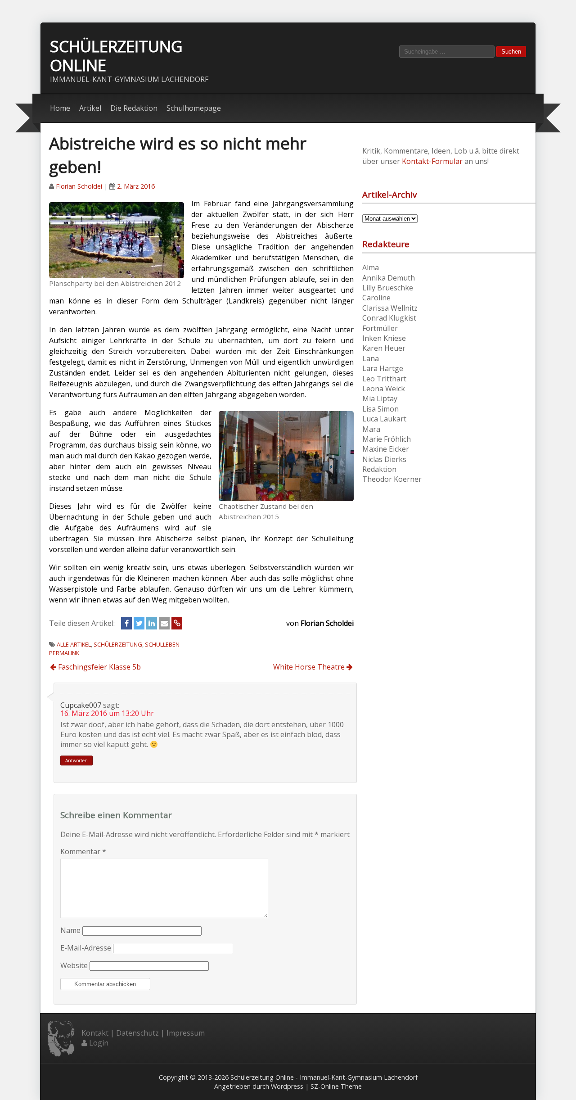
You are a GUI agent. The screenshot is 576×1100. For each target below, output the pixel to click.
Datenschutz (137, 1033)
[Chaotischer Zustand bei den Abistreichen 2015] (286, 456)
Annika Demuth (388, 278)
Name (70, 930)
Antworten (76, 760)
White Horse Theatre (309, 667)
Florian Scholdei (79, 186)
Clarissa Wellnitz (390, 308)
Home (60, 108)
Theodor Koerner (392, 479)
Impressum (185, 1033)
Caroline (376, 298)
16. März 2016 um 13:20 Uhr (107, 713)
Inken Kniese (384, 338)
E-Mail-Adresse (85, 948)
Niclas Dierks (384, 459)
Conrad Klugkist (389, 318)
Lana (370, 358)
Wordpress (287, 1086)
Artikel (90, 108)
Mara (371, 429)
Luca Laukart (384, 419)
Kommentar (83, 851)
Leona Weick (383, 389)
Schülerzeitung (118, 644)
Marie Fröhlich (386, 439)
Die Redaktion (134, 108)
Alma (370, 267)
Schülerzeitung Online (116, 55)
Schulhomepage (193, 108)
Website (74, 965)
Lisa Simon (380, 409)
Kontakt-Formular (432, 161)
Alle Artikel (74, 644)
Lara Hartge (382, 368)
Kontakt (94, 1033)
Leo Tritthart (384, 379)
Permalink (64, 653)
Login (98, 1043)
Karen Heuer (383, 348)
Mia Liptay (379, 398)
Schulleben (162, 644)
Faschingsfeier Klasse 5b (98, 667)
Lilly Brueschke (387, 288)
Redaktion (379, 469)
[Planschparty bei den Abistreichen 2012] (116, 239)
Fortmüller (380, 328)
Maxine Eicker (385, 449)
